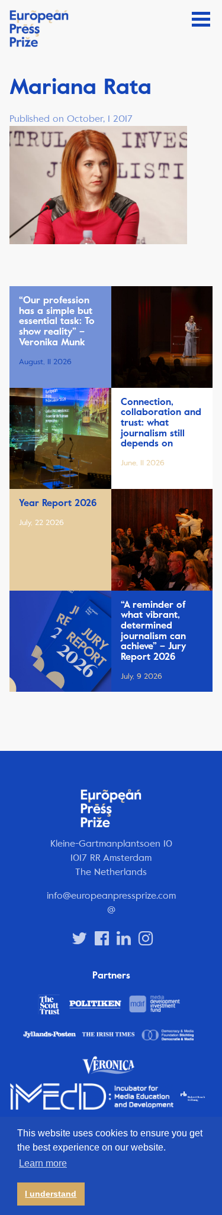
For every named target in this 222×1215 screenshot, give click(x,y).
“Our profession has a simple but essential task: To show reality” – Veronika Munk (57, 321)
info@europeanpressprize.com (111, 895)
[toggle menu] (201, 19)
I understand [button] (50, 1193)
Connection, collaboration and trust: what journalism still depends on (161, 423)
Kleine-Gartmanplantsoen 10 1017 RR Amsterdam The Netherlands (111, 857)
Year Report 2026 (57, 503)
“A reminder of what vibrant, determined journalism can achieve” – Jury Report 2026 (153, 631)
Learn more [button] (43, 1163)
